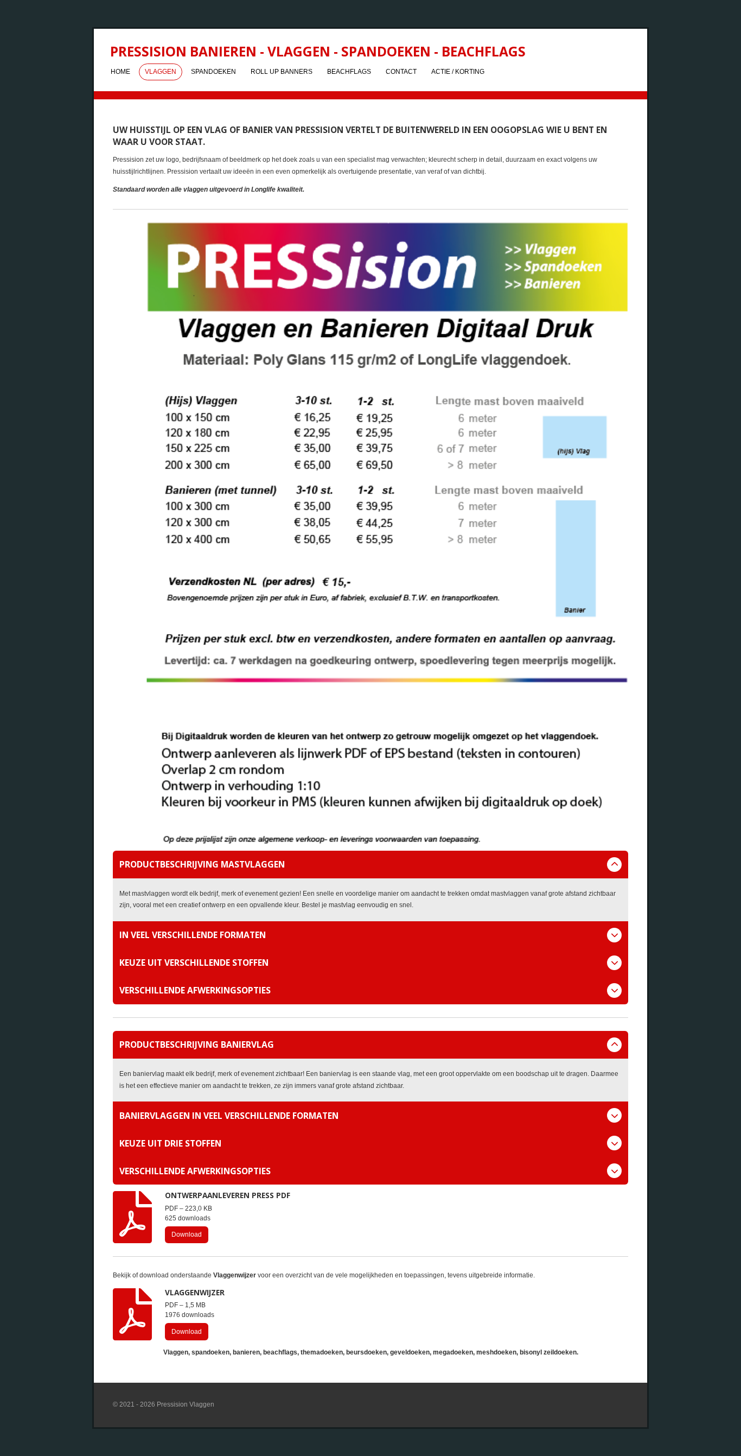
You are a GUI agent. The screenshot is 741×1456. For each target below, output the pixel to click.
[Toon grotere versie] (370, 533)
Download (186, 1234)
